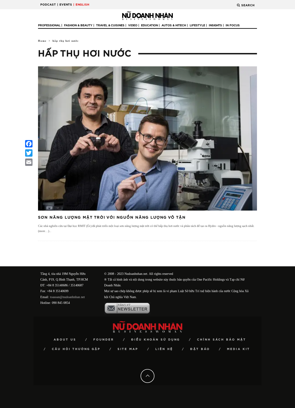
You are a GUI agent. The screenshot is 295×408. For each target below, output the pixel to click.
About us (65, 339)
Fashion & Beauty (78, 25)
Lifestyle (197, 25)
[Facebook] (28, 143)
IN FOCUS (233, 25)
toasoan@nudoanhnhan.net (67, 297)
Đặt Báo (200, 349)
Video (132, 25)
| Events (64, 4)
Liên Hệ (164, 349)
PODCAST (48, 4)
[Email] (28, 162)
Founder (103, 339)
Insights (215, 25)
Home (42, 40)
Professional (49, 25)
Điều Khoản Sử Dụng (155, 339)
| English (81, 4)
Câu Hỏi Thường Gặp (76, 349)
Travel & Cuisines (110, 25)
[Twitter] (28, 153)
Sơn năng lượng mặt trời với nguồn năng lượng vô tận (112, 217)
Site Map (128, 349)
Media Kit (238, 349)
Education (149, 25)
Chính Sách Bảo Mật (221, 339)
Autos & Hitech (174, 25)
